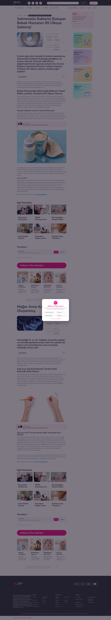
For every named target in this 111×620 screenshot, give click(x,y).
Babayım (59, 315)
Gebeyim (60, 312)
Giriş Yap (58, 318)
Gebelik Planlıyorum (50, 312)
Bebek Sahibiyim (49, 315)
